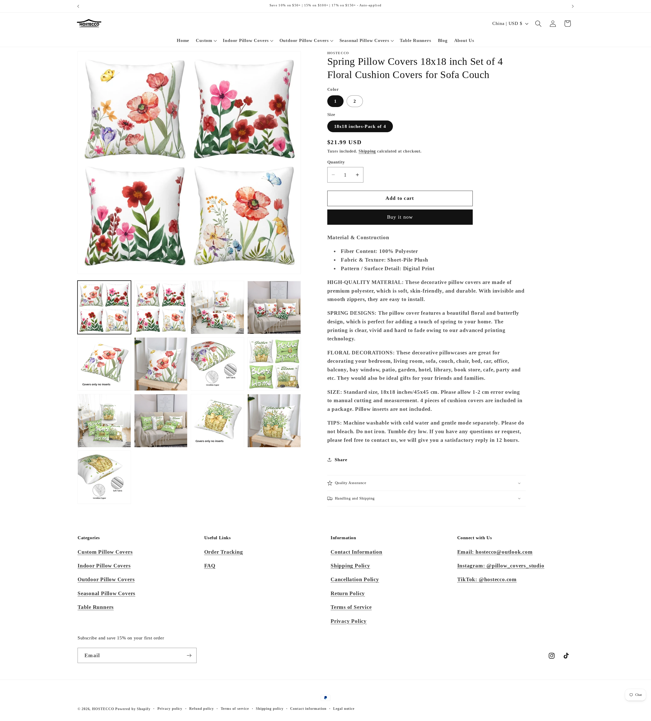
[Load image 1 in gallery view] (104, 307)
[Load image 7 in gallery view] (217, 364)
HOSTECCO (103, 709)
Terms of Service (351, 607)
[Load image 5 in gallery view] (104, 364)
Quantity (336, 162)
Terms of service (235, 709)
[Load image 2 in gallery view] (161, 307)
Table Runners (96, 607)
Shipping (367, 151)
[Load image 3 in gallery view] (217, 307)
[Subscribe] (189, 655)
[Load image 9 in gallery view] (104, 420)
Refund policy (201, 709)
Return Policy (348, 593)
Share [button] (341, 459)
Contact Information (356, 552)
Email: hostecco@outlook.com (495, 552)
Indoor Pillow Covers (104, 565)
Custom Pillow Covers (105, 552)
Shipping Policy (350, 565)
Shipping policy (270, 709)
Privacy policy (170, 709)
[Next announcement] (573, 6)
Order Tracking (223, 552)
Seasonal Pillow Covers (106, 593)
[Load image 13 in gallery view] (104, 477)
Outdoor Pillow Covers (106, 579)
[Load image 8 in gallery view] (274, 364)
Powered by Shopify (132, 709)
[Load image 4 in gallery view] (274, 307)
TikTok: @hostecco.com (487, 579)
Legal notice (343, 709)
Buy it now (400, 217)
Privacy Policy (349, 621)
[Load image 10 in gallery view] (161, 420)
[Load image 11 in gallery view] (217, 420)
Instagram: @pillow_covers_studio (500, 565)
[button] (206, 41)
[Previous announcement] (78, 6)
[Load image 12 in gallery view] (274, 420)
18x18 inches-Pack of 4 (360, 126)
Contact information (308, 709)
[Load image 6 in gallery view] (161, 364)
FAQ (209, 565)
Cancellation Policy (355, 579)
